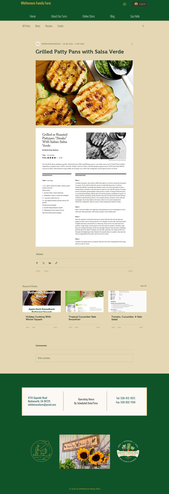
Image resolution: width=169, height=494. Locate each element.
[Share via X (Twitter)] (43, 263)
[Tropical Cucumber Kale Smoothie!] (84, 301)
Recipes (48, 26)
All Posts (26, 26)
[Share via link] (56, 263)
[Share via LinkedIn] (50, 263)
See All (143, 286)
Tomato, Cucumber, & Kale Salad (126, 318)
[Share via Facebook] (37, 263)
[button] (126, 4)
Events (60, 26)
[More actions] (131, 43)
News (37, 26)
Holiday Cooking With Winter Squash (38, 318)
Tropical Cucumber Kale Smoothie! (82, 318)
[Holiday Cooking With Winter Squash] (42, 301)
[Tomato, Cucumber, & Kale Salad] (127, 301)
